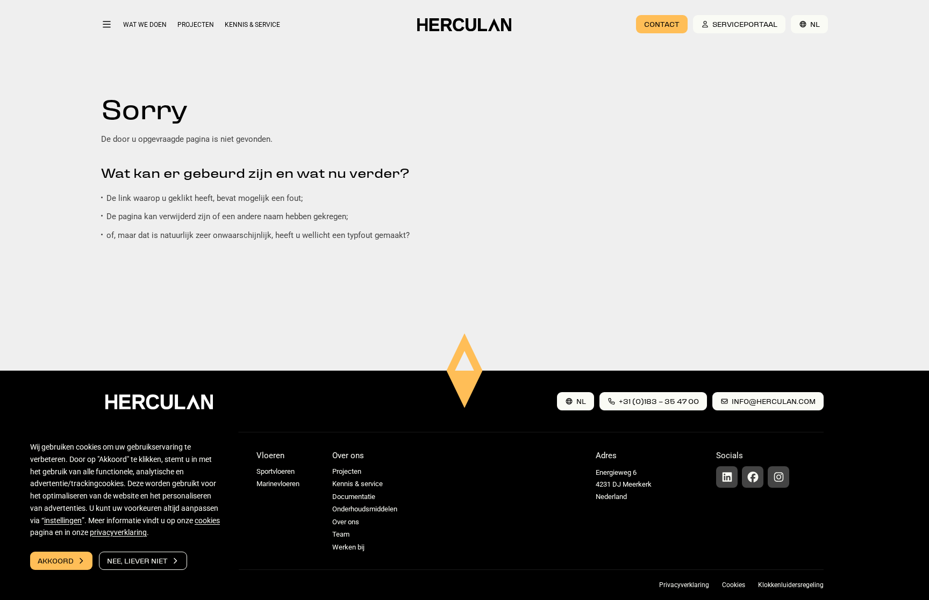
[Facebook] (752, 477)
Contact (662, 24)
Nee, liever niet (137, 560)
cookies (207, 520)
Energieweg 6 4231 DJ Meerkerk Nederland (624, 484)
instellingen (63, 520)
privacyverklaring (118, 532)
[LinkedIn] (727, 477)
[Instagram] (778, 477)
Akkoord (56, 560)
